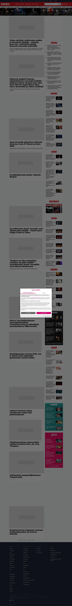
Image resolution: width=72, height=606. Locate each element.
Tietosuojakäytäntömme (47, 316)
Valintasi (43, 292)
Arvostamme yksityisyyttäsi (28, 292)
